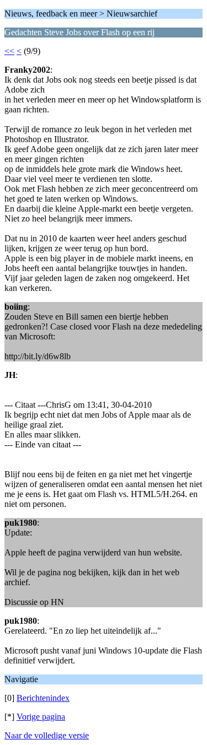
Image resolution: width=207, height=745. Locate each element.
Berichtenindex (43, 698)
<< (9, 51)
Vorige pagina (41, 716)
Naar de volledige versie (46, 735)
